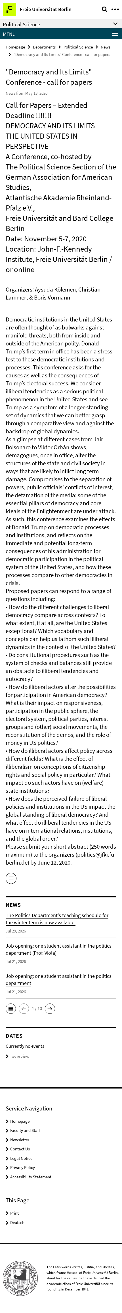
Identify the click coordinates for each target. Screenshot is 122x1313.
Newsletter (19, 1139)
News (105, 47)
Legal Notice (21, 1158)
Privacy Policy (22, 1167)
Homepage (15, 47)
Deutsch (17, 1222)
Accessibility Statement (30, 1177)
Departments (44, 47)
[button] (11, 1008)
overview (21, 1056)
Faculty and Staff (25, 1130)
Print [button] (14, 1213)
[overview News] (11, 879)
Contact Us (20, 1149)
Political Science (78, 47)
